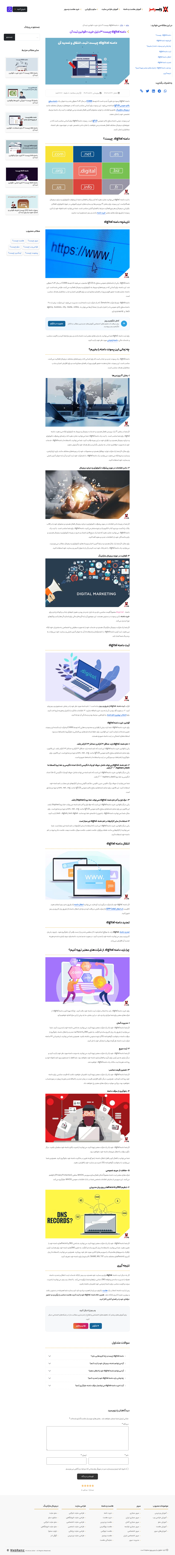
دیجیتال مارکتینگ (123, 109)
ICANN (89, 101)
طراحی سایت (80, 1506)
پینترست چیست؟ (31, 252)
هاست (104, 1290)
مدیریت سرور (134, 1540)
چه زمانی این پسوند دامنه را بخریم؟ (159, 46)
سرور (138, 1506)
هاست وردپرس (106, 1522)
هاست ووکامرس (106, 1526)
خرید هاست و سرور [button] (72, 9)
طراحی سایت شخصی (76, 1526)
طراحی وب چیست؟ (30, 246)
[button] (87, 1356)
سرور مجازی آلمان (132, 1522)
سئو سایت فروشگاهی (49, 1526)
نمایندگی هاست (106, 1540)
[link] (141, 91)
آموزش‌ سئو (162, 1522)
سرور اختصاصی (133, 1531)
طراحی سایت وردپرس (76, 1535)
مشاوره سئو (52, 1517)
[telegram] (159, 91)
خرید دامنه (101, 212)
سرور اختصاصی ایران (131, 1535)
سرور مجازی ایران (132, 1517)
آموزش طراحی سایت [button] (110, 9)
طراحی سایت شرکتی (76, 1513)
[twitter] (147, 91)
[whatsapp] (165, 91)
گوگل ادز (54, 1535)
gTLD (95, 120)
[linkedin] (153, 91)
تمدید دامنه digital (164, 62)
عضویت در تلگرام (56, 323)
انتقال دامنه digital (164, 56)
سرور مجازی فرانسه (132, 1526)
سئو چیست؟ (14, 246)
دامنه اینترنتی (112, 340)
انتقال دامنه (79, 904)
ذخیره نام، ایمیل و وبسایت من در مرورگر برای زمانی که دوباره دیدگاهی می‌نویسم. (95, 1468)
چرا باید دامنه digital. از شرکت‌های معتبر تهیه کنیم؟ (153, 67)
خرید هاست (107, 1517)
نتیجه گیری (167, 73)
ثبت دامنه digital (165, 51)
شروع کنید (21, 9)
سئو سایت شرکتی (50, 1522)
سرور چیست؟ (33, 240)
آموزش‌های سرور (160, 1531)
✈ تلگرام (95, 1325)
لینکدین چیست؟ (14, 252)
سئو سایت (53, 1513)
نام (127, 1455)
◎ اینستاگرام (81, 1325)
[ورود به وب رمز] (9, 9)
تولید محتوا (52, 1531)
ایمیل (83, 1455)
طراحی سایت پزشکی (76, 1531)
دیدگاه (125, 1424)
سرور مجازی (134, 1513)
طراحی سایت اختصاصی (75, 1522)
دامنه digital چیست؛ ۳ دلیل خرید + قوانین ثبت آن (98, 32)
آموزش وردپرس (161, 1513)
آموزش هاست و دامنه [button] (132, 9)
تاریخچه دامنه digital (164, 40)
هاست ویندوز (107, 1535)
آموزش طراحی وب (160, 1517)
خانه (127, 25)
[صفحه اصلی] (157, 9)
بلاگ (121, 25)
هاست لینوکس (106, 1531)
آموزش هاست (161, 1526)
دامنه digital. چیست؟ (163, 35)
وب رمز (152, 1550)
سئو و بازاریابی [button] (91, 9)
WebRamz (17, 1550)
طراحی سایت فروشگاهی (75, 1517)
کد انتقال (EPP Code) (114, 908)
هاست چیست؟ (18, 240)
